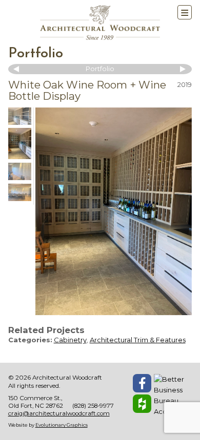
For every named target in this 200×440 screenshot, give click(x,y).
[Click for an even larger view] (113, 211)
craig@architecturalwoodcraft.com (59, 413)
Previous (18, 69)
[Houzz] (142, 403)
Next (181, 69)
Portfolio (35, 54)
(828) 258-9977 (93, 405)
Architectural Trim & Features (138, 340)
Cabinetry (70, 340)
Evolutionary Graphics (61, 425)
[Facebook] (142, 383)
